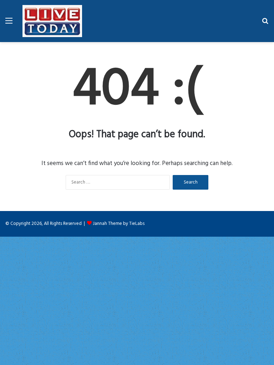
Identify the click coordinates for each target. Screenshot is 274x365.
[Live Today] (52, 21)
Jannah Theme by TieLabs (118, 223)
